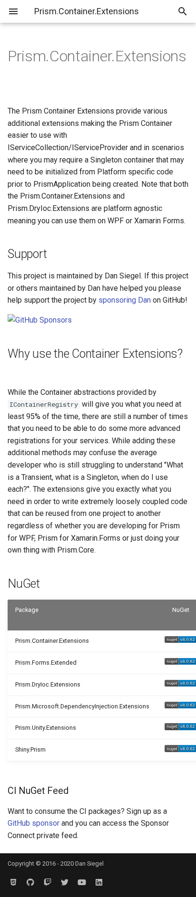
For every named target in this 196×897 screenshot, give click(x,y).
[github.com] (30, 881)
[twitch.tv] (47, 881)
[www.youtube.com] (81, 881)
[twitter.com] (64, 881)
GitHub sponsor (33, 823)
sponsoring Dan (124, 300)
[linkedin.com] (99, 881)
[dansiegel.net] (13, 881)
